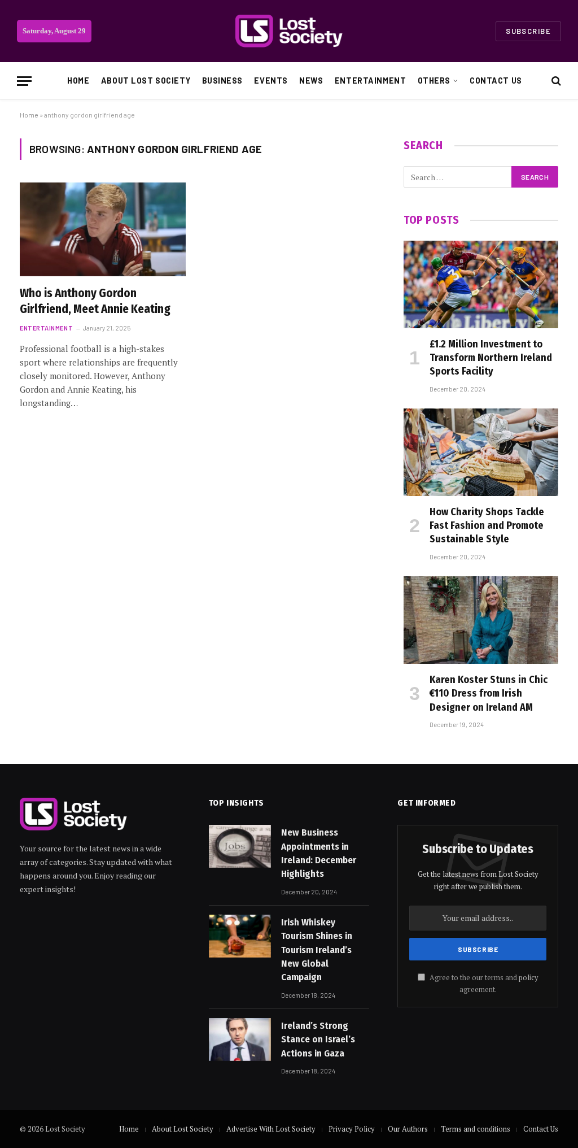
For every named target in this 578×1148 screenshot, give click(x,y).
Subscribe (528, 31)
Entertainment (370, 80)
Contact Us (496, 80)
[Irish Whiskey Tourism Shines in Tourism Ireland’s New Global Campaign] (240, 936)
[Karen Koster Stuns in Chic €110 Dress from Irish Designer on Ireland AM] (481, 619)
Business (222, 80)
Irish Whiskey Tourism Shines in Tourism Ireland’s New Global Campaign (316, 949)
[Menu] (24, 81)
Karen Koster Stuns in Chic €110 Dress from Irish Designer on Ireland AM (489, 693)
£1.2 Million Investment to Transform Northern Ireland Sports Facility (491, 358)
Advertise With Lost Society (271, 1129)
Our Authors (408, 1129)
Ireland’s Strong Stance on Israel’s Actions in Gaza (318, 1039)
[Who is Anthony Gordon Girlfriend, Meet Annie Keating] (103, 229)
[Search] (555, 81)
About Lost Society (145, 80)
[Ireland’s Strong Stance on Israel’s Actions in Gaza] (240, 1039)
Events (270, 80)
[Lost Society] (289, 31)
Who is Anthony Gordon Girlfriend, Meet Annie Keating (95, 301)
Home (78, 80)
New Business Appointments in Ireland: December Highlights (318, 853)
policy (528, 977)
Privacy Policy (352, 1129)
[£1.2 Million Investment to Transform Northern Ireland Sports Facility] (481, 284)
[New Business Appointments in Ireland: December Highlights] (240, 846)
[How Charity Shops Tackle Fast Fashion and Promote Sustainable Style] (481, 451)
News (311, 80)
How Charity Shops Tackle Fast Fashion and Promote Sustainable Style (487, 526)
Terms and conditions (475, 1129)
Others (434, 80)
